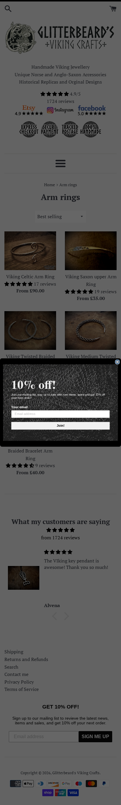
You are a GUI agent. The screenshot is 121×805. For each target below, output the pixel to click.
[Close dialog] (117, 362)
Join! (60, 426)
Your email (19, 407)
